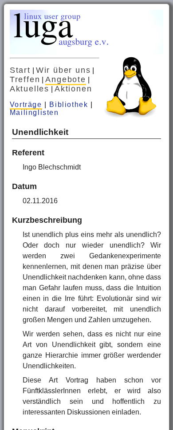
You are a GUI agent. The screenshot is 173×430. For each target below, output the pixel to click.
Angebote (65, 79)
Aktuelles (29, 88)
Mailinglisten (34, 112)
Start (20, 70)
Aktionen (73, 88)
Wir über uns (63, 70)
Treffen (25, 79)
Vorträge (26, 104)
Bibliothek (68, 104)
